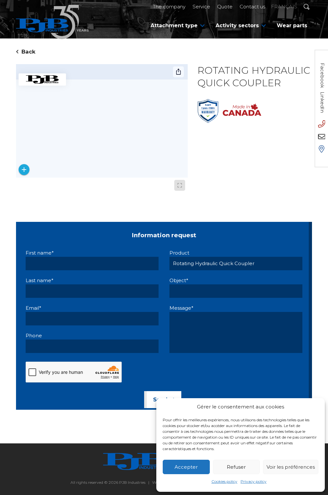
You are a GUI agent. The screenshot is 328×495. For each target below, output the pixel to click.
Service (201, 7)
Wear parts (292, 25)
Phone (34, 335)
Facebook (322, 75)
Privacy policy (253, 481)
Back (28, 51)
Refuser (236, 467)
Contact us (252, 7)
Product (179, 253)
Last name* (39, 280)
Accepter (186, 467)
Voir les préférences (290, 467)
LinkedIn (322, 102)
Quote (225, 7)
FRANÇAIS (284, 7)
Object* (178, 280)
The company (169, 7)
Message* (181, 308)
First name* (40, 253)
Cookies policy (224, 481)
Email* (33, 308)
